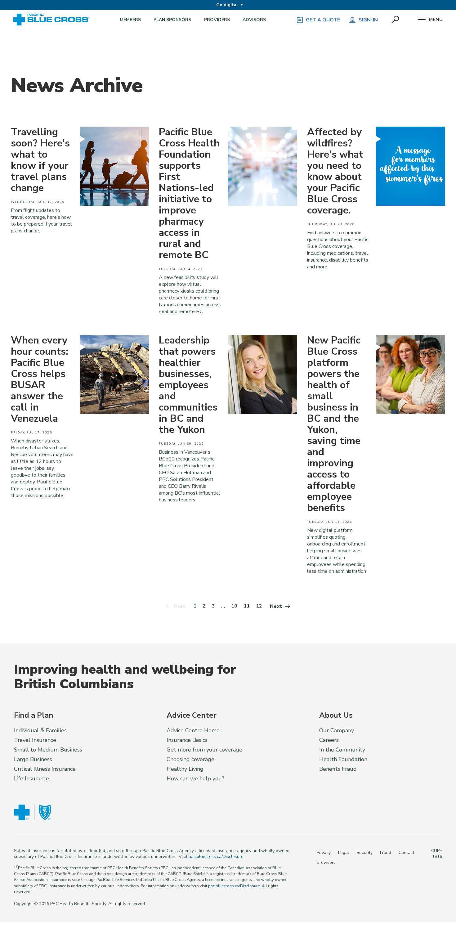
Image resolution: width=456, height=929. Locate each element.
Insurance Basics (187, 740)
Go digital (227, 5)
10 (234, 606)
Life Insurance (31, 778)
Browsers (326, 862)
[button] (395, 20)
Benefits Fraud (338, 769)
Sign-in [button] (368, 19)
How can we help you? (195, 778)
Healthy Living (185, 769)
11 (247, 606)
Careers (329, 740)
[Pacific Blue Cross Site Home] (53, 20)
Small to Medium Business (48, 749)
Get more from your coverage (204, 749)
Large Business (33, 759)
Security (364, 852)
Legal (343, 852)
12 (259, 606)
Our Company (336, 730)
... (223, 606)
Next (276, 606)
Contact (406, 852)
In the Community (342, 749)
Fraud (385, 852)
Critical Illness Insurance (45, 769)
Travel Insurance (35, 740)
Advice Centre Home (193, 730)
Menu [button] (436, 19)
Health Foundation (343, 759)
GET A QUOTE (323, 19)
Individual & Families (40, 730)
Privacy (324, 852)
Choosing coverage (190, 759)
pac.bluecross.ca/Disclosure (216, 856)
